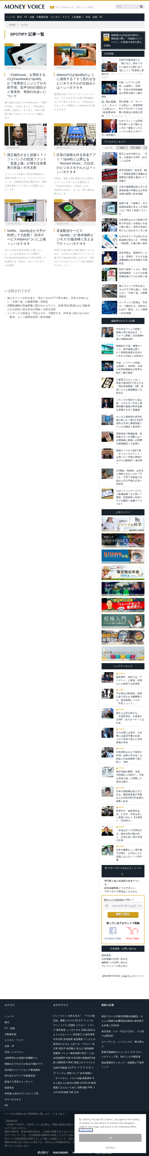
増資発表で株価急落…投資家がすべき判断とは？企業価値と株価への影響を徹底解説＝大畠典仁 (129, 438)
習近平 (62, 1048)
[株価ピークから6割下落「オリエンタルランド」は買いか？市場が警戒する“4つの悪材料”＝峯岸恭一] (107, 453)
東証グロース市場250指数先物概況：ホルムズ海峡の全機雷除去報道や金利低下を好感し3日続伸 (122, 1021)
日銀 (71, 1092)
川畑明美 (61, 1062)
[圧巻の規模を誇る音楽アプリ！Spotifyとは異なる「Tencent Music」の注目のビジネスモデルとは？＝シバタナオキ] (75, 134)
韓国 (69, 1073)
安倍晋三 (77, 1034)
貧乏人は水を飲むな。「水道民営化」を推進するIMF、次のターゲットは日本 (130, 718)
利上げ (80, 1048)
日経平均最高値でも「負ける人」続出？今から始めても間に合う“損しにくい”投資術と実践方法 (123, 66)
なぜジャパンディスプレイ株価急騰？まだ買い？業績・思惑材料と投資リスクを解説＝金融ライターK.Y (129, 497)
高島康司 (87, 1078)
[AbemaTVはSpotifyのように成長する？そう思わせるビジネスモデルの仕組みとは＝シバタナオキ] (75, 54)
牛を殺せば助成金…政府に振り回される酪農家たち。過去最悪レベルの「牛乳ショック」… (129, 698)
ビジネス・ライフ (60, 17)
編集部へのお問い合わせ (115, 962)
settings (110, 1147)
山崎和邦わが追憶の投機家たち (21, 1058)
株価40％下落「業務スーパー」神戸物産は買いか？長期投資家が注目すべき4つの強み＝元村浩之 (129, 351)
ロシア (75, 1073)
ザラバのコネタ (13, 1099)
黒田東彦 (61, 1030)
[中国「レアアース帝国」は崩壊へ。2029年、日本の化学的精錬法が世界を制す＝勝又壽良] (107, 366)
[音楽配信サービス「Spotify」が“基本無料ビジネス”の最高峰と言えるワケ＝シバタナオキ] (75, 210)
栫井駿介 (71, 1048)
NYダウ (79, 1020)
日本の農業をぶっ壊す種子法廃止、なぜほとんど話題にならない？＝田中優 (129, 854)
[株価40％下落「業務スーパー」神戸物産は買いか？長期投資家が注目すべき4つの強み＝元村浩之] (107, 349)
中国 (68, 1058)
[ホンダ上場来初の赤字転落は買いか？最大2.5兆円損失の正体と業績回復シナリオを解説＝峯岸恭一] (107, 420)
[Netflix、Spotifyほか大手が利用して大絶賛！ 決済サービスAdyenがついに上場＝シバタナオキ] (26, 210)
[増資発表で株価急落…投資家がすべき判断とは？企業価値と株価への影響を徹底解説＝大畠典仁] (107, 437)
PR (6, 1105)
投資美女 (9, 1087)
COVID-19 (85, 1083)
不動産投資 (42, 17)
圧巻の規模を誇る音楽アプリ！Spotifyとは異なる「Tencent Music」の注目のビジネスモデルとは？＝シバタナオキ (76, 163)
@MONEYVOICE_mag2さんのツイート (123, 976)
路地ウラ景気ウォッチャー (19, 1081)
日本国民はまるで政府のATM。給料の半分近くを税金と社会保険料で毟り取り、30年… (129, 757)
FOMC (69, 1062)
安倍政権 (68, 1039)
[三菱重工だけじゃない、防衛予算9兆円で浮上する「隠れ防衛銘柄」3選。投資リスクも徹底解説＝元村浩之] (107, 383)
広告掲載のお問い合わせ (115, 959)
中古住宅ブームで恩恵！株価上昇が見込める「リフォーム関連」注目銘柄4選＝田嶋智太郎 (129, 334)
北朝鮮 (71, 1025)
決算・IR (97, 17)
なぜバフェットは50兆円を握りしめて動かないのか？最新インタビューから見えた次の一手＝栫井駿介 (122, 127)
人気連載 (76, 17)
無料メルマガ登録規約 (114, 900)
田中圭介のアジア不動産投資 (20, 1075)
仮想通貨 (78, 1039)
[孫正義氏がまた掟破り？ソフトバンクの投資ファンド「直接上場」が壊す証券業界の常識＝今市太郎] (26, 134)
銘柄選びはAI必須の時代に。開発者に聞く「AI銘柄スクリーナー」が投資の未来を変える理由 (122, 40)
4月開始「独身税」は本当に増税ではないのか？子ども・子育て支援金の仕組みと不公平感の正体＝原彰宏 (129, 477)
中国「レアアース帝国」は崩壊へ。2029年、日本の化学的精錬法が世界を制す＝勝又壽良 (122, 89)
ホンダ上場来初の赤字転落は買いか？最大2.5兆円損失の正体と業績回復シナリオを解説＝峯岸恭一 (129, 421)
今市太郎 (58, 1039)
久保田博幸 (89, 1034)
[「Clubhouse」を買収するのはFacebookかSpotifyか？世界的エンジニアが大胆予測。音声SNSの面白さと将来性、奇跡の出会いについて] (26, 54)
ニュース (10, 17)
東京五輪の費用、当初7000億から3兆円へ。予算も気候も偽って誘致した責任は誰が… (130, 776)
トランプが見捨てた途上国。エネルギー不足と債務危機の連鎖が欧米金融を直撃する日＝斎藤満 (129, 404)
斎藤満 (56, 1053)
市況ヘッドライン (14, 1052)
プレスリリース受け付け (115, 966)
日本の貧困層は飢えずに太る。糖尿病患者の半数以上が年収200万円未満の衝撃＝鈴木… (130, 796)
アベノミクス (60, 1025)
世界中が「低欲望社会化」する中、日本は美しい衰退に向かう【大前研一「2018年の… (129, 815)
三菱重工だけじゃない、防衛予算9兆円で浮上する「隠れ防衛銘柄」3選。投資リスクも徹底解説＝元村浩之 (129, 386)
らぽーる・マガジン (81, 1044)
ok (110, 1137)
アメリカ (88, 1020)
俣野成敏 (82, 1087)
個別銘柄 (89, 1048)
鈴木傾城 (63, 1092)
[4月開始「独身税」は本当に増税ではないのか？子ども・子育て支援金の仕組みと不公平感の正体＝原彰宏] (107, 474)
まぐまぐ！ (61, 1113)
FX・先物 (29, 17)
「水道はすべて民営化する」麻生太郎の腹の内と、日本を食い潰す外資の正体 (129, 835)
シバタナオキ (73, 1030)
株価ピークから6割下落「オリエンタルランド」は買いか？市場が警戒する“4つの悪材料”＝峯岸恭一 (129, 457)
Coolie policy (85, 1130)
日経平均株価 (60, 1067)
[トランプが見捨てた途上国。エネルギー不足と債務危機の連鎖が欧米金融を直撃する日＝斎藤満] (107, 403)
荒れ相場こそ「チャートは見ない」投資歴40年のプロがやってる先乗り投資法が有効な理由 (122, 108)
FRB (90, 1087)
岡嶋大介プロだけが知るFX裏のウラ (24, 1064)
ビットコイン (60, 1015)
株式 (19, 17)
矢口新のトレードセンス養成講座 (22, 1070)
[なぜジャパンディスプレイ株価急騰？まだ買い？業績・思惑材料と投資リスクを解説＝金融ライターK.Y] (107, 494)
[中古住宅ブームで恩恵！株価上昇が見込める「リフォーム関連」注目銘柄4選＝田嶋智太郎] (107, 332)
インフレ (61, 1073)
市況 (88, 17)
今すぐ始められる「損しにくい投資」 (75, 7)
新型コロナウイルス (84, 1062)
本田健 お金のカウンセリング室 (21, 1093)
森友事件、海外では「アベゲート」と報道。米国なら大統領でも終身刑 (129, 680)
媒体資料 (106, 955)
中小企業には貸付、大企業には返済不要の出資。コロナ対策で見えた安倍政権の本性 (129, 737)
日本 (76, 1092)
